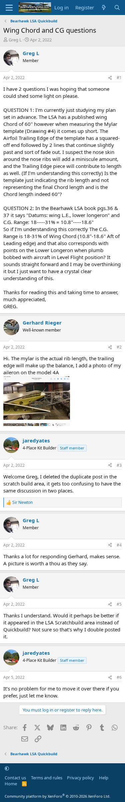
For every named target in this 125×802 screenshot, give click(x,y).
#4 (119, 545)
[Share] (110, 78)
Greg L (15, 40)
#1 (119, 77)
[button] (6, 768)
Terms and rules (46, 778)
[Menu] (9, 7)
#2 (119, 347)
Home (11, 784)
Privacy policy (80, 778)
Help (103, 778)
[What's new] (103, 7)
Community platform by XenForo (57, 796)
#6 (119, 677)
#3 (119, 465)
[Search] (117, 7)
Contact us (15, 778)
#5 (119, 604)
